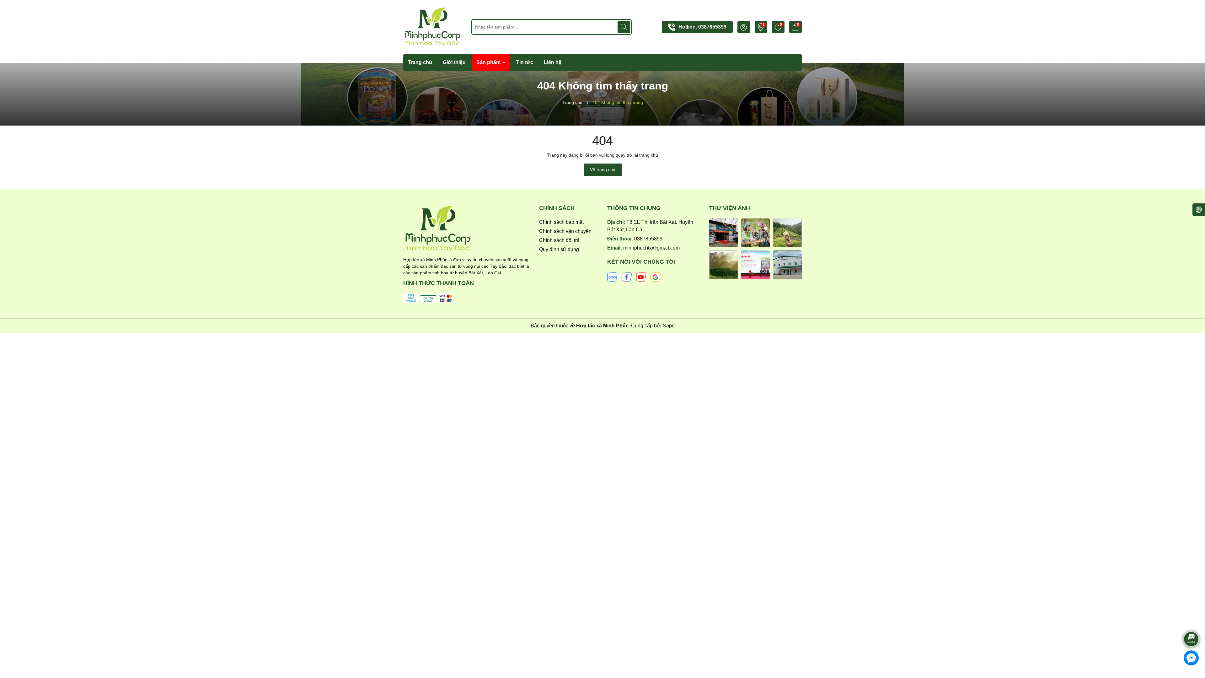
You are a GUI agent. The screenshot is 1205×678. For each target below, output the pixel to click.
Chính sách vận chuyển (565, 231)
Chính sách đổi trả (559, 240)
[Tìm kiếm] (624, 27)
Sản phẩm (489, 62)
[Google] (656, 276)
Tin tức (524, 62)
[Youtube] (641, 276)
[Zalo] (612, 276)
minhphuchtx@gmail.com (651, 247)
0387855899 (712, 27)
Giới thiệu (454, 62)
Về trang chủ (602, 169)
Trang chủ (420, 62)
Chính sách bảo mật (561, 222)
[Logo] (432, 26)
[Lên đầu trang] (1191, 621)
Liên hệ (552, 62)
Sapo (669, 325)
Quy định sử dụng (559, 249)
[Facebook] (627, 276)
